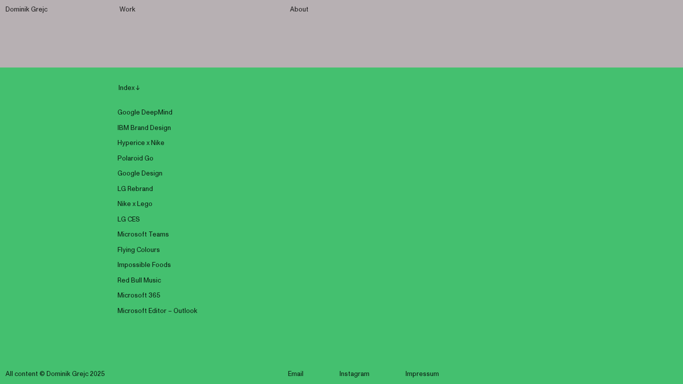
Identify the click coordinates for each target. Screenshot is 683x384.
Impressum (422, 374)
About (299, 10)
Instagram (355, 374)
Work (128, 10)
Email (296, 374)
